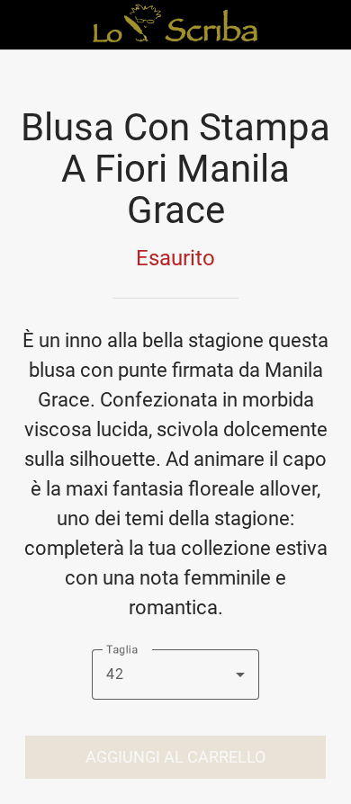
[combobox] (175, 674)
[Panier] (325, 25)
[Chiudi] (25, 25)
